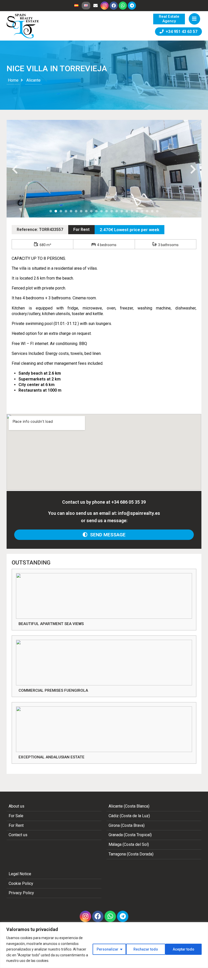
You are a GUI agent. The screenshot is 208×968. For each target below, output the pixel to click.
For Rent (81, 229)
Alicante (33, 80)
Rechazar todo (145, 949)
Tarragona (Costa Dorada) (131, 854)
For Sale (16, 815)
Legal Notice (20, 873)
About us (16, 806)
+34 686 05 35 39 (128, 502)
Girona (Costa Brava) (127, 825)
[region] (104, 945)
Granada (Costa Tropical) (130, 834)
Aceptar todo (183, 949)
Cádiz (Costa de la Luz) (129, 815)
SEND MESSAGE (107, 535)
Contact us (18, 834)
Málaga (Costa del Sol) (129, 844)
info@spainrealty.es (139, 513)
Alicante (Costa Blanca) (129, 806)
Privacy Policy (21, 892)
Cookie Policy (21, 883)
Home (13, 80)
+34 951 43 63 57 (180, 31)
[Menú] (194, 19)
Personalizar (107, 949)
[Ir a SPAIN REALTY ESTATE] (23, 26)
